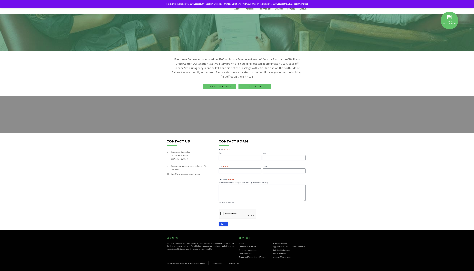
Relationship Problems (281, 250)
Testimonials (265, 9)
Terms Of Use (233, 263)
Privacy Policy (216, 263)
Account (303, 9)
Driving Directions (219, 86)
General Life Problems (247, 247)
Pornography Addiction (248, 250)
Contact (291, 9)
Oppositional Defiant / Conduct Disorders (289, 247)
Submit (223, 224)
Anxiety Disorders (280, 243)
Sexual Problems (279, 253)
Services (279, 9)
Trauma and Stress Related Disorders (253, 257)
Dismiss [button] (304, 3)
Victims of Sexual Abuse (282, 257)
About (237, 9)
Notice (241, 243)
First (220, 153)
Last (264, 153)
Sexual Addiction (245, 253)
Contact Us (254, 86)
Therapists (249, 9)
